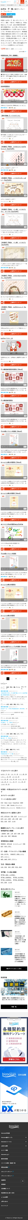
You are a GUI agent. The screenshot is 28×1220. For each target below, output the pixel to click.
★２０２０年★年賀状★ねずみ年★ (12, 524)
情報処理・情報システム (17, 854)
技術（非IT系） (5, 854)
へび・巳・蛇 (15, 777)
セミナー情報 (4, 1150)
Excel (10, 803)
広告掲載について (5, 1188)
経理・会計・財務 (6, 819)
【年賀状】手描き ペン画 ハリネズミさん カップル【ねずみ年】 (13, 210)
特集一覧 (14, 1006)
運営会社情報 (4, 1167)
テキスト (3, 805)
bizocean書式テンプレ (12, 5)
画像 (8, 805)
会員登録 (22, 2)
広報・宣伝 (4, 836)
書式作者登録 (4, 1158)
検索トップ (21, 5)
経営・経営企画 (5, 816)
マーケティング (22, 816)
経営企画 (9, 844)
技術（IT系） (8, 846)
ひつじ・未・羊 (22, 779)
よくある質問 (4, 1197)
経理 (15, 833)
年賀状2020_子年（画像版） (10, 55)
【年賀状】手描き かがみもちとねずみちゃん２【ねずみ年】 (13, 148)
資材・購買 (11, 867)
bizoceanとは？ (5, 1154)
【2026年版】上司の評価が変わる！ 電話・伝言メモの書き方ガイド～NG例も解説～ (20, 939)
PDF (2, 803)
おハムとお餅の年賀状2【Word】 (11, 462)
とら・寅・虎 (21, 782)
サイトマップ (4, 1205)
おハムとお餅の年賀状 (8, 615)
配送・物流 (18, 867)
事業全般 (14, 836)
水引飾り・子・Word (6, 722)
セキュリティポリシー (7, 1171)
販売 (2, 846)
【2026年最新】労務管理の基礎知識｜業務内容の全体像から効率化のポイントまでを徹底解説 (20, 957)
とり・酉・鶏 (23, 774)
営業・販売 (14, 816)
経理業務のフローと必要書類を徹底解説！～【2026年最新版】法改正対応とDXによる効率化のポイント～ (20, 921)
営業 (24, 844)
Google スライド (21, 808)
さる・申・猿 (13, 779)
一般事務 (3, 833)
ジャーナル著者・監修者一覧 (8, 1163)
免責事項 (3, 1180)
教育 (9, 836)
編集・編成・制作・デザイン (9, 859)
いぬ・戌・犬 (4, 782)
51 (16, 678)
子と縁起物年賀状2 (7, 400)
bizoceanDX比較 (5, 1133)
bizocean (3, 5)
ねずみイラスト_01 (7, 338)
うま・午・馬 (14, 774)
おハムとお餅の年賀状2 (8, 585)
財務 (19, 833)
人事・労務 (15, 819)
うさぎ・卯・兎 (5, 784)
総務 (8, 833)
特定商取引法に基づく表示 (7, 1193)
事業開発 (3, 844)
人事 (11, 833)
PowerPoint (16, 803)
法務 (20, 819)
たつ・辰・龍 (4, 779)
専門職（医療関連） (6, 877)
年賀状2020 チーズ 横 (7, 754)
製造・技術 (4, 821)
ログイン (18, 2)
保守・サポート (5, 857)
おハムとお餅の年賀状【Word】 (11, 493)
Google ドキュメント (16, 805)
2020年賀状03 (5, 86)
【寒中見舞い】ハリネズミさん (10, 116)
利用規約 (3, 1184)
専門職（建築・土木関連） (8, 875)
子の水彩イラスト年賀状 (8, 554)
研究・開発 (4, 882)
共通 (9, 821)
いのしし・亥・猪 (6, 777)
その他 (13, 821)
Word (5, 803)
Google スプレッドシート (8, 808)
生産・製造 (4, 867)
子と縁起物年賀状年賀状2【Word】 (12, 369)
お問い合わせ (4, 1201)
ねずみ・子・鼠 (5, 774)
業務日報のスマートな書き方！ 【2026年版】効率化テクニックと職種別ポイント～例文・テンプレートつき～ (20, 901)
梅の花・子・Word (6, 738)
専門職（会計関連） (18, 877)
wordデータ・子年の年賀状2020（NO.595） (13, 709)
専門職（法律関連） (6, 880)
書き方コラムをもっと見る (14, 968)
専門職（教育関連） (18, 880)
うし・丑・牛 (13, 782)
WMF (21, 803)
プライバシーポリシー (7, 1176)
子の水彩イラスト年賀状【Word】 (11, 431)
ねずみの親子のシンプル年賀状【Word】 (14, 647)
